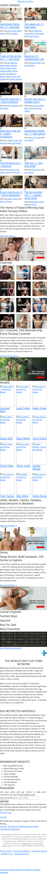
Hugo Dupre (33, 36)
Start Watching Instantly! (10, 648)
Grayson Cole (13, 169)
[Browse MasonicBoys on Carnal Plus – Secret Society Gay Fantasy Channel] (23, 305)
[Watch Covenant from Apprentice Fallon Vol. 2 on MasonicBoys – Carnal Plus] (11, 14)
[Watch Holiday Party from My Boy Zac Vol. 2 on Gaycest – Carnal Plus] (35, 88)
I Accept (3, 817)
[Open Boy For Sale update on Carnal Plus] (11, 96)
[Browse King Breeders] (23, 321)
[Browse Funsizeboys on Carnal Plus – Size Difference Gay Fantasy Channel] (23, 272)
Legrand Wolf (6, 71)
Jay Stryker (12, 31)
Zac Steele (28, 140)
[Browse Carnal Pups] (7, 321)
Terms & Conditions (21, 851)
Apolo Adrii (29, 33)
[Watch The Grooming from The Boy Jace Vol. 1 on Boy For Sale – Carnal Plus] (11, 88)
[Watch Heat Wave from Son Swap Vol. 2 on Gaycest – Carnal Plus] (35, 14)
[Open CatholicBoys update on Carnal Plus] (11, 128)
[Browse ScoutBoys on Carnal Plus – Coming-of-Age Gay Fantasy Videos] (40, 289)
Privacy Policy (6, 851)
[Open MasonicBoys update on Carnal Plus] (11, 21)
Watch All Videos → (8, 236)
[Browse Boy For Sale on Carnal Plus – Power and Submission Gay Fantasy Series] (23, 289)
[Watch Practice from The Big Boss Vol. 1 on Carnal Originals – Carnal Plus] (11, 152)
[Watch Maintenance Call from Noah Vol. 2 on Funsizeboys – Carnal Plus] (35, 46)
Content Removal (21, 854)
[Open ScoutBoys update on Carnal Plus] (11, 53)
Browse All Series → (8, 585)
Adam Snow (5, 65)
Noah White (29, 65)
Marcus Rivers (6, 201)
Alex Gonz (36, 169)
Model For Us (7, 854)
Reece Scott (12, 76)
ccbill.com (6, 846)
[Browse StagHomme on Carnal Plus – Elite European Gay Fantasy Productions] (7, 305)
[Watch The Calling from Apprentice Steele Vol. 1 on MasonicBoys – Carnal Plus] (35, 120)
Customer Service (39, 851)
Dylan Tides (11, 68)
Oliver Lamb (5, 172)
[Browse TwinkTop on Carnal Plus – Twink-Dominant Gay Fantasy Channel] (40, 305)
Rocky (17, 172)
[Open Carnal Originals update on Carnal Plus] (11, 160)
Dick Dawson (13, 105)
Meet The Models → (8, 526)
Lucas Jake (36, 137)
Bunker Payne (38, 202)
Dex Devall (39, 33)
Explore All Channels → (10, 356)
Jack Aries (32, 204)
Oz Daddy (13, 33)
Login (22, 1)
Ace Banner (36, 31)
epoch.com (37, 843)
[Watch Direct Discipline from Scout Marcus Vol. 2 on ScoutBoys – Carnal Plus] (11, 182)
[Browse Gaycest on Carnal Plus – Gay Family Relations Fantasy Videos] (7, 272)
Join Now (29, 1)
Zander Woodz (15, 79)
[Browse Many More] (40, 321)
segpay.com (26, 843)
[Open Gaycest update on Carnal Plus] (35, 21)
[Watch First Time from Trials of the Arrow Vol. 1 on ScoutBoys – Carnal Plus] (11, 46)
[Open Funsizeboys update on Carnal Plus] (35, 53)
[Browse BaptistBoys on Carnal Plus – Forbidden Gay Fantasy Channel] (40, 272)
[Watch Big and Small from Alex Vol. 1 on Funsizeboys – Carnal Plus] (35, 152)
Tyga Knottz (16, 143)
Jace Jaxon (4, 108)
